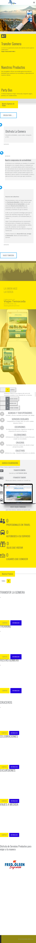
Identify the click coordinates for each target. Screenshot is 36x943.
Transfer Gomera (11, 43)
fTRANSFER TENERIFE (19, 477)
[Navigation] (34, 2)
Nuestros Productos (13, 67)
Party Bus (6, 89)
